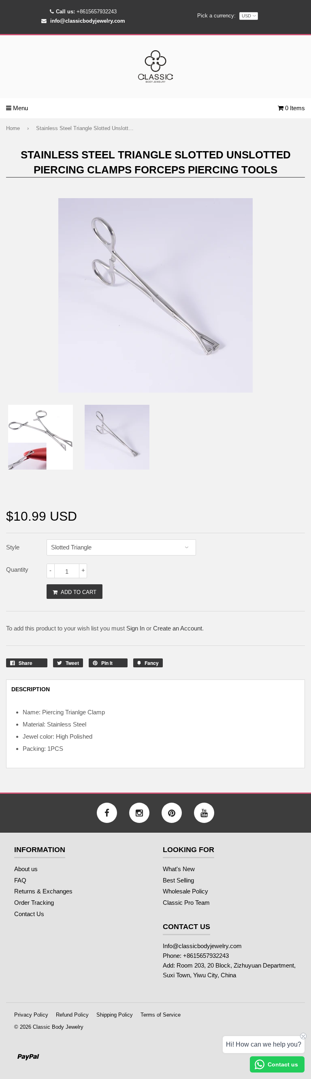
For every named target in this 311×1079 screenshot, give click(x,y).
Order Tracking (34, 902)
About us (26, 868)
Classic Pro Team (186, 902)
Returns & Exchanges (43, 891)
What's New (179, 868)
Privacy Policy (31, 1015)
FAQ (20, 880)
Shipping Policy (114, 1015)
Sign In (135, 628)
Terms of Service (161, 1015)
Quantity (17, 569)
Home (13, 128)
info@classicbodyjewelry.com (87, 21)
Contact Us (29, 913)
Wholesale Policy (185, 891)
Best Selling (178, 880)
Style (12, 547)
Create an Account (177, 628)
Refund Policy (72, 1015)
